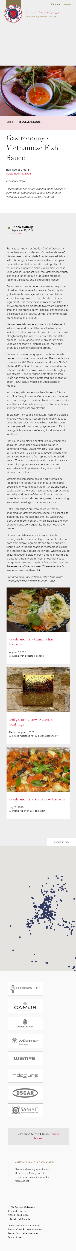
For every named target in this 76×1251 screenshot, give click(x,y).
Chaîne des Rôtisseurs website (24, 1225)
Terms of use (15, 1237)
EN (58, 4)
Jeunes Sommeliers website (23, 1233)
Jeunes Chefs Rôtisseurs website (25, 1229)
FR (52, 4)
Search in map (61, 842)
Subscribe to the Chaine (38, 1136)
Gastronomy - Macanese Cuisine (37, 800)
